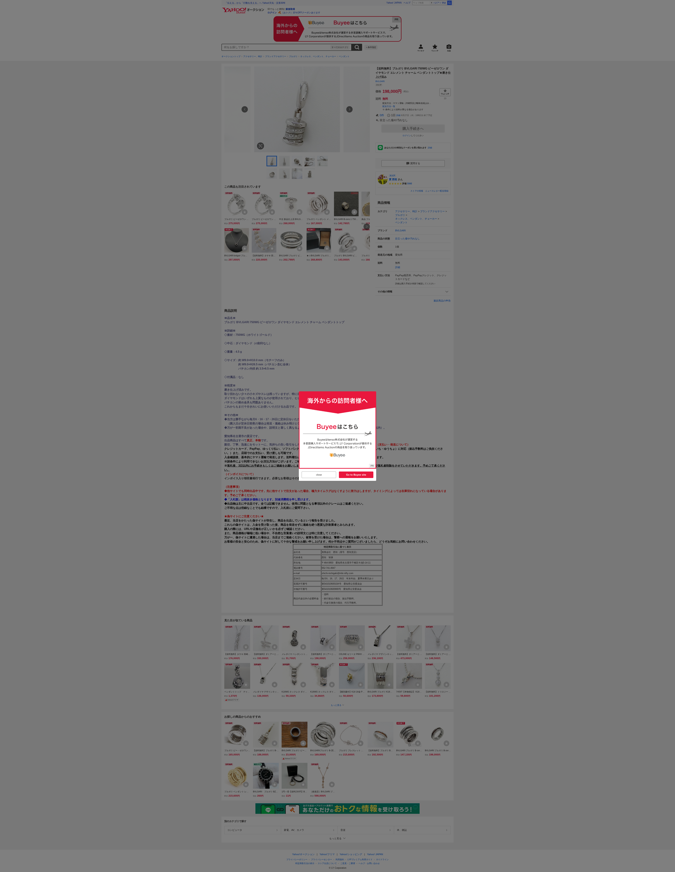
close (319, 474)
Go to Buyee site (356, 474)
